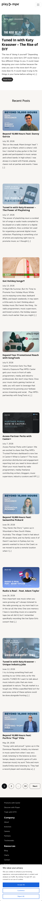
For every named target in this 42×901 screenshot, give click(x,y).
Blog (6, 850)
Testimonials (9, 840)
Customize (21, 891)
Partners (7, 836)
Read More (7, 79)
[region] (21, 882)
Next (35, 786)
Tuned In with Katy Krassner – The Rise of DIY (20, 44)
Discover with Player (12, 807)
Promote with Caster (12, 803)
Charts (6, 855)
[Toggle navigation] (38, 5)
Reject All (21, 896)
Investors (7, 827)
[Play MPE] (10, 4)
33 (25, 786)
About (6, 822)
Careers (7, 831)
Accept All (21, 885)
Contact (7, 860)
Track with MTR (10, 812)
